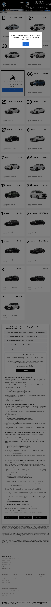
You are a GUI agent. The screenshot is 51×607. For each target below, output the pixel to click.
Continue (25, 44)
